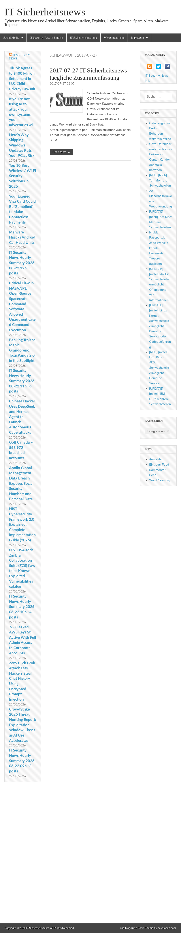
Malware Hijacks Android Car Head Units (22, 237)
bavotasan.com (167, 928)
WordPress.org (159, 480)
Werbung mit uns (114, 37)
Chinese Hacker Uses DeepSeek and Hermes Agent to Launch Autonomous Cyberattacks (22, 416)
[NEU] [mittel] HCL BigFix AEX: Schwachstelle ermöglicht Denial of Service (159, 367)
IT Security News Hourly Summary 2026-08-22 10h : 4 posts (22, 606)
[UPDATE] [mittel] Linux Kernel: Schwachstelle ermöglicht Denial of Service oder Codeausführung (160, 326)
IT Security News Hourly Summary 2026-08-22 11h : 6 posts (22, 381)
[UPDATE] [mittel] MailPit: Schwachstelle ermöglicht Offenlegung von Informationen (159, 284)
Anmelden (156, 459)
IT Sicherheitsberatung (83, 37)
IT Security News (19, 57)
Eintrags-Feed (159, 464)
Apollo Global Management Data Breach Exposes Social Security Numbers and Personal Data (21, 483)
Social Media (11, 37)
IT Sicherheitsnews (44, 12)
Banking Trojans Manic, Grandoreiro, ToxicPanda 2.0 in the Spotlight (22, 350)
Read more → (61, 152)
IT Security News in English (46, 37)
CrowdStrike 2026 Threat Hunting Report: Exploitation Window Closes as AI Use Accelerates (22, 724)
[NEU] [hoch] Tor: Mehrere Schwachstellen (160, 180)
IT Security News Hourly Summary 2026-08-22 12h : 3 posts (22, 263)
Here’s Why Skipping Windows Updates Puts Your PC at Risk (21, 145)
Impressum (137, 37)
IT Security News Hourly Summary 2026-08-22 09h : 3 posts (22, 760)
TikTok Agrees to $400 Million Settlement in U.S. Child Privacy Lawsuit (22, 78)
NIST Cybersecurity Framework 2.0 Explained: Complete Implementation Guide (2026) (22, 524)
